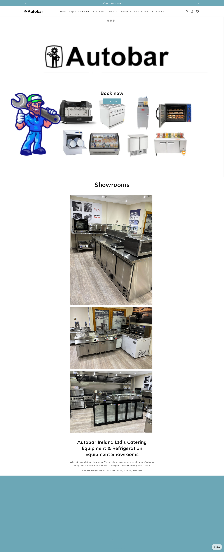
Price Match (30, 522)
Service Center (32, 517)
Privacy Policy (75, 492)
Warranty (73, 507)
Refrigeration (119, 502)
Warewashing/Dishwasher (126, 492)
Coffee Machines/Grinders (125, 497)
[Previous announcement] (25, 3)
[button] (72, 11)
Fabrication (118, 507)
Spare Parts (118, 517)
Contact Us (30, 512)
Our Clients (30, 502)
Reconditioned (119, 512)
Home (27, 487)
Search (72, 487)
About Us (29, 507)
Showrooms (30, 497)
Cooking (116, 487)
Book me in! (112, 101)
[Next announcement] (198, 3)
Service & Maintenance (80, 512)
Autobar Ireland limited (116, 542)
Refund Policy (75, 497)
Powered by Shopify (118, 546)
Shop (27, 492)
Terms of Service (77, 502)
